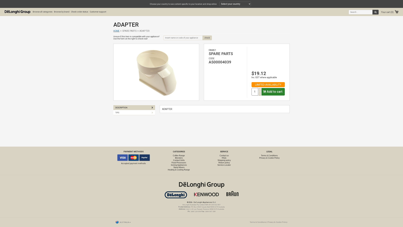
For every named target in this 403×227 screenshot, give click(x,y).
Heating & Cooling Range (179, 170)
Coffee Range (179, 155)
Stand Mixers (178, 167)
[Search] (375, 12)
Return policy (224, 163)
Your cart (387, 12)
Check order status (79, 12)
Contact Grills (179, 160)
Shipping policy (224, 160)
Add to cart (274, 91)
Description (121, 107)
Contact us (224, 155)
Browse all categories (42, 12)
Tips (117, 112)
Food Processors (179, 163)
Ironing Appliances (179, 165)
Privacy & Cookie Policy (269, 158)
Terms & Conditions (269, 155)
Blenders (179, 158)
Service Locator (224, 165)
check (207, 38)
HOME (116, 31)
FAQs (224, 158)
